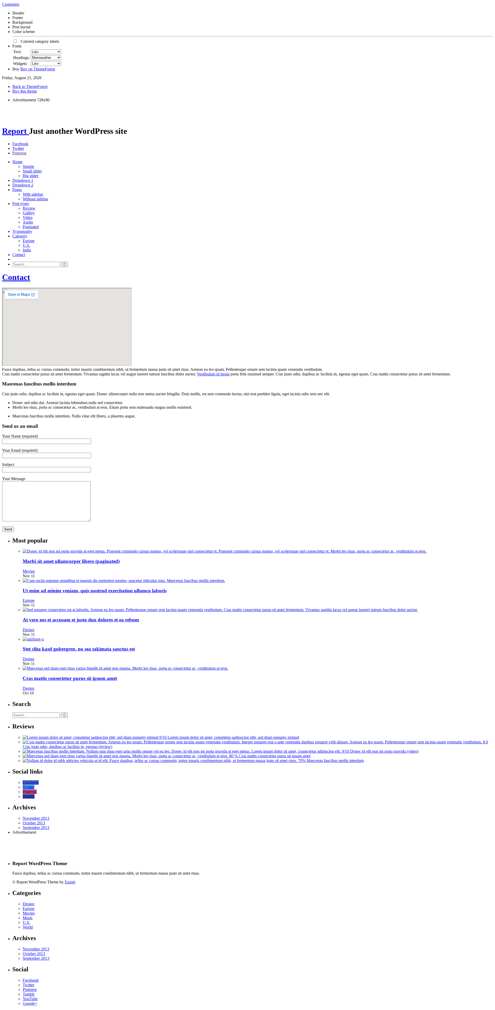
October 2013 (34, 823)
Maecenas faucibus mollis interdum (335, 760)
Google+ (30, 1003)
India (27, 250)
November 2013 (36, 818)
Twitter (18, 148)
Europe (29, 241)
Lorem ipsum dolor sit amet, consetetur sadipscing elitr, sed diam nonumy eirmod (233, 737)
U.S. (26, 245)
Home (17, 162)
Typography (22, 231)
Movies (29, 571)
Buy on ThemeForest (37, 69)
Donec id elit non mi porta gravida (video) (384, 751)
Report (15, 131)
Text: (17, 52)
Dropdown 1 (22, 180)
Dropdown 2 (22, 185)
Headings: (21, 57)
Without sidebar (35, 199)
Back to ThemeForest (29, 86)
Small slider (32, 171)
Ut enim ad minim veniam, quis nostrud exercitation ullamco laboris (95, 590)
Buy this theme (24, 91)
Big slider (30, 176)
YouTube (30, 999)
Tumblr (29, 796)
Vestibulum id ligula (213, 374)
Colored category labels (38, 41)
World (28, 927)
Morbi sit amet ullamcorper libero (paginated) (71, 561)
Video (27, 217)
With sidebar (33, 194)
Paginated (31, 227)
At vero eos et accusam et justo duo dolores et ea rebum (81, 619)
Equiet (70, 882)
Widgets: (20, 63)
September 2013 (36, 827)
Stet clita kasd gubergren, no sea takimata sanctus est (79, 649)
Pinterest (19, 153)
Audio (28, 222)
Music (28, 918)
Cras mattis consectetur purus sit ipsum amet (70, 678)
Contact (18, 254)
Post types (20, 203)
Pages (17, 189)
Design (28, 630)
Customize (10, 4)
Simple (28, 166)
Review (29, 208)
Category (19, 236)
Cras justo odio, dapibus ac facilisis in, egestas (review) (67, 746)
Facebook (20, 144)
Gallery (29, 213)
